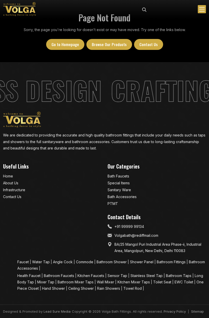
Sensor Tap (118, 275)
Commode (85, 262)
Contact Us (148, 44)
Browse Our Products (109, 44)
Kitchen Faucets (91, 275)
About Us (10, 183)
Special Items (119, 183)
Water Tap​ (41, 262)
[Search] (144, 9)
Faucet (23, 262)
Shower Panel (142, 262)
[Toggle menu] (202, 9)
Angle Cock (63, 262)
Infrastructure (14, 190)
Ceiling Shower (81, 288)
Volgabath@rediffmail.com (136, 235)
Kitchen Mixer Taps (134, 282)
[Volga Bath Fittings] (19, 9)
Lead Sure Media (57, 311)
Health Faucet (29, 275)
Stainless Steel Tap (147, 275)
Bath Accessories (122, 197)
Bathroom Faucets (59, 275)
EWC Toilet (184, 282)
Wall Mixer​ (106, 282)
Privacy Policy (175, 311)
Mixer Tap (46, 282)
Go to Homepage (65, 44)
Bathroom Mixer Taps (76, 282)
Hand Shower (54, 288)
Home (8, 176)
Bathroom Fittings (172, 262)
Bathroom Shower (112, 262)
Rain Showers (109, 288)
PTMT (113, 203)
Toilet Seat (162, 282)
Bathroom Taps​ (179, 275)
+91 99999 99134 (129, 226)
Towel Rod (133, 288)
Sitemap (197, 311)
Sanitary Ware (119, 190)
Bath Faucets (118, 176)
